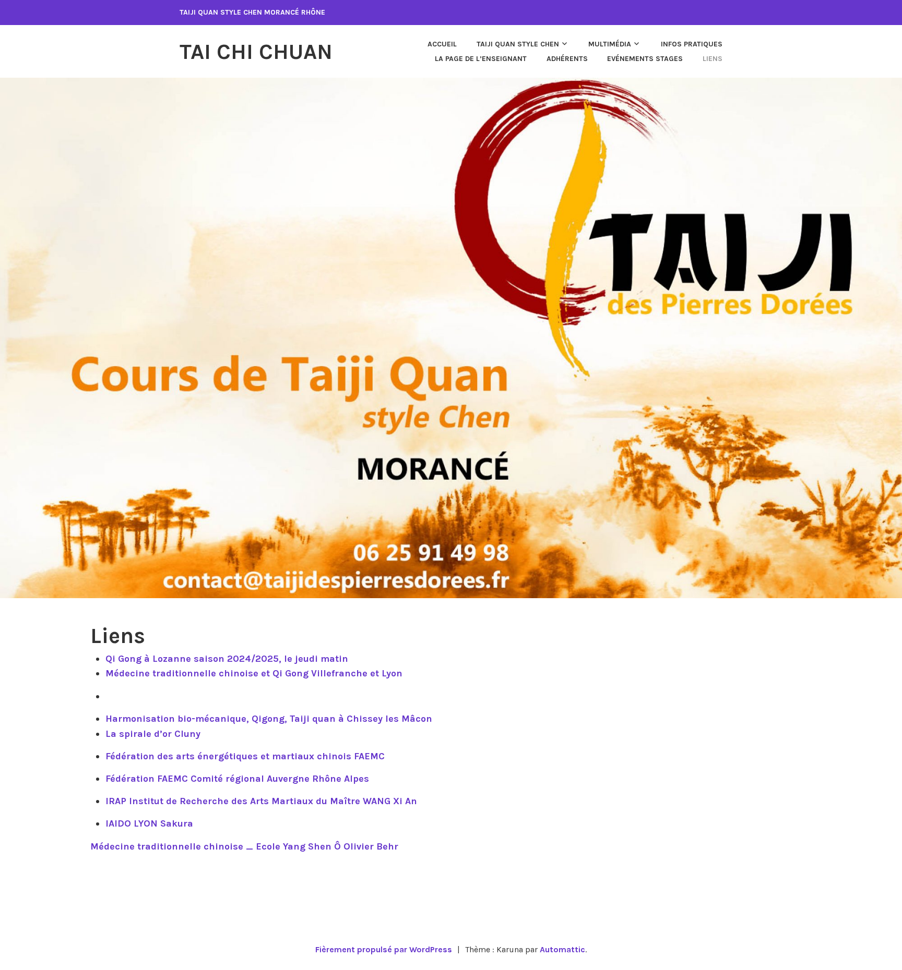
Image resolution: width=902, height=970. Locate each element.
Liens (712, 58)
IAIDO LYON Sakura (149, 823)
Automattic (562, 949)
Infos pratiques (691, 44)
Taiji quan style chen (518, 44)
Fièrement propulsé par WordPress (383, 949)
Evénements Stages (645, 58)
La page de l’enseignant (481, 58)
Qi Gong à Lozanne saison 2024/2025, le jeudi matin (226, 658)
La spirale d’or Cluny (152, 733)
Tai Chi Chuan (256, 52)
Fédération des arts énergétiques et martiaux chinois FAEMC (245, 756)
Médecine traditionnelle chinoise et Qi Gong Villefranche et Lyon (253, 673)
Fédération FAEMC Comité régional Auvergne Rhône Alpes (237, 778)
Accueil (442, 44)
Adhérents (567, 58)
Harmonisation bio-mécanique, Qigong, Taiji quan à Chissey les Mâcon (268, 718)
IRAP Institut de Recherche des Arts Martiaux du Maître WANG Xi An (261, 801)
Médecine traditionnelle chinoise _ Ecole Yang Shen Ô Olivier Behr (244, 846)
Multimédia (609, 44)
